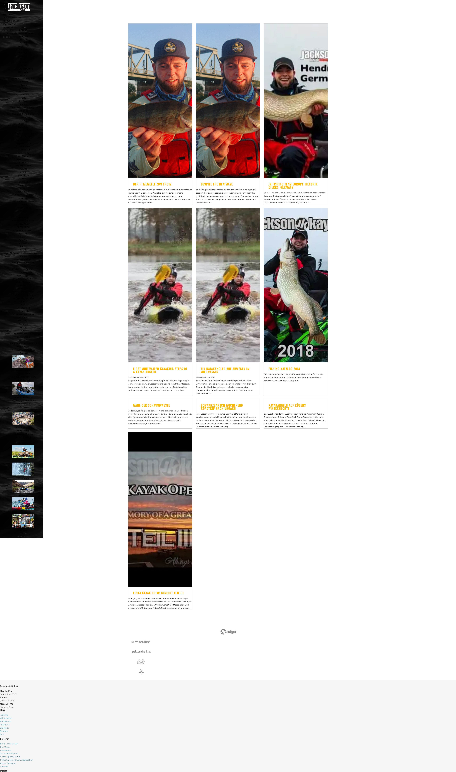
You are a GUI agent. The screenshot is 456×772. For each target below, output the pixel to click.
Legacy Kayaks (23, 159)
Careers (23, 407)
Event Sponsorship (10, 757)
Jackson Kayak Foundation (23, 400)
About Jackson (23, 380)
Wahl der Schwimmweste (151, 405)
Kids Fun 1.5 (23, 191)
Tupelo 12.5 (23, 243)
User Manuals (23, 337)
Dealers (23, 353)
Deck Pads (23, 127)
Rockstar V (23, 185)
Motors (23, 85)
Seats (23, 120)
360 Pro (23, 75)
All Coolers (23, 285)
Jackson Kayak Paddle (23, 49)
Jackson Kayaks (23, 166)
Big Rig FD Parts (23, 137)
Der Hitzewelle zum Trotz (152, 184)
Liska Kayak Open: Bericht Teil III (158, 593)
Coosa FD (23, 40)
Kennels (23, 530)
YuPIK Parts (23, 153)
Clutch (23, 172)
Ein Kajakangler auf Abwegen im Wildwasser (225, 370)
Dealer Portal (23, 374)
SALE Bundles (23, 317)
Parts (23, 98)
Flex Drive (23, 91)
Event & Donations (23, 404)
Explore (4, 731)
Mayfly (23, 59)
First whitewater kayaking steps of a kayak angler (160, 370)
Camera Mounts (23, 208)
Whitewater (23, 478)
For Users (23, 324)
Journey (23, 246)
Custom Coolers (23, 288)
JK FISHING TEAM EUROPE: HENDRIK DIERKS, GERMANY (293, 186)
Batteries (23, 88)
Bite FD (23, 43)
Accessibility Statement (23, 350)
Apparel (23, 104)
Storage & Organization (23, 262)
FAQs (23, 330)
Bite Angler (23, 53)
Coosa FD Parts (23, 143)
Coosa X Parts (23, 146)
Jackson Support (9, 753)
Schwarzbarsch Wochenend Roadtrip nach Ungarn (222, 407)
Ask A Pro (23, 327)
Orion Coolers (23, 282)
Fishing (23, 461)
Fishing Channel (23, 431)
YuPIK (23, 65)
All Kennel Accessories (23, 314)
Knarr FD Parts (23, 156)
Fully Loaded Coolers (23, 295)
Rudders (23, 124)
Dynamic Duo (23, 175)
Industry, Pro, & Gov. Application (16, 760)
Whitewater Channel (23, 434)
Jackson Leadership (23, 397)
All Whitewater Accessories (23, 195)
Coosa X (23, 56)
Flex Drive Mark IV (23, 95)
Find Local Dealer (9, 744)
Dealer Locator (23, 370)
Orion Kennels (23, 308)
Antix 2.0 (23, 169)
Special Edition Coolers (23, 292)
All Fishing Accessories (23, 101)
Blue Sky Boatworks (23, 69)
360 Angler (23, 72)
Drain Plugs (23, 217)
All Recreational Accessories (23, 253)
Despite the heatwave (217, 184)
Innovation (6, 750)
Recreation (23, 495)
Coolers (23, 513)
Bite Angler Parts (23, 130)
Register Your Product (23, 334)
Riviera (23, 237)
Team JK (23, 410)
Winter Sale (23, 444)
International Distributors (23, 377)
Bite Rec (23, 234)
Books (23, 211)
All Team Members (23, 427)
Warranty (23, 340)
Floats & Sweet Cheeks (23, 201)
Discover (4, 728)
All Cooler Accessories (23, 298)
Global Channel (23, 437)
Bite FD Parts (23, 140)
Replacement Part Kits (23, 221)
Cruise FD (23, 250)
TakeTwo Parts (23, 149)
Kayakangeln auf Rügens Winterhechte (287, 407)
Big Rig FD (23, 46)
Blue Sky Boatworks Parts (23, 133)
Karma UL (23, 188)
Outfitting (23, 204)
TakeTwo (23, 62)
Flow (23, 179)
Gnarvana (23, 182)
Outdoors (5, 724)
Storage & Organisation (23, 114)
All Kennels (23, 311)
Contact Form (7, 707)
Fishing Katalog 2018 (284, 368)
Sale (23, 305)
